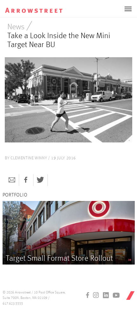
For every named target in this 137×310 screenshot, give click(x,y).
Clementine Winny (29, 158)
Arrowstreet (39, 6)
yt (116, 295)
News (16, 27)
